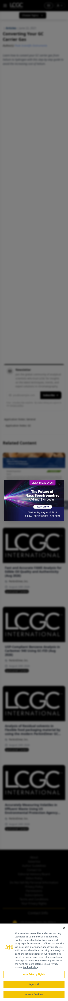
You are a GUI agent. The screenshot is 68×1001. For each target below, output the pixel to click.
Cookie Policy (30, 967)
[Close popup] (59, 484)
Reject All (33, 984)
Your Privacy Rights (34, 974)
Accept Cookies (34, 994)
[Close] (64, 928)
